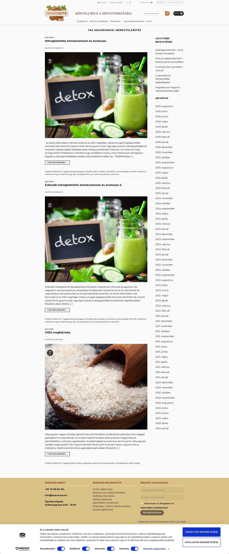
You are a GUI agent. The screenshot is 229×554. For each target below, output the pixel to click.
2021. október (162, 331)
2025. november (164, 152)
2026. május (161, 121)
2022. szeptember (165, 275)
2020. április (161, 423)
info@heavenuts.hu (56, 495)
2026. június (161, 116)
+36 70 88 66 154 (54, 489)
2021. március (162, 367)
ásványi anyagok (77, 172)
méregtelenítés (83, 174)
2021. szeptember (164, 336)
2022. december (164, 259)
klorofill (133, 172)
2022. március (162, 305)
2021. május (161, 357)
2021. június (161, 351)
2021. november (163, 326)
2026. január (162, 142)
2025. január (162, 193)
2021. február (162, 372)
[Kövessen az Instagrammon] (130, 3)
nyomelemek (96, 174)
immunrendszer (122, 172)
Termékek (115, 21)
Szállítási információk (104, 496)
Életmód (49, 37)
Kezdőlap (82, 21)
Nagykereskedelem (134, 21)
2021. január (161, 377)
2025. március (162, 183)
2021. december (163, 321)
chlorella (88, 172)
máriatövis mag (51, 174)
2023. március (162, 244)
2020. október (163, 392)
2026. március (162, 132)
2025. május (161, 172)
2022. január (162, 316)
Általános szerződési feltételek (109, 492)
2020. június (161, 413)
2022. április (161, 300)
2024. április (161, 219)
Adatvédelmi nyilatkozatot (154, 508)
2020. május (161, 418)
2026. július (161, 111)
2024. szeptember (165, 208)
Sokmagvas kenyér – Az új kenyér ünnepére (169, 52)
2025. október (162, 157)
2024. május (161, 213)
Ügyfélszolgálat (116, 2)
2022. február (162, 311)
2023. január (162, 254)
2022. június (161, 290)
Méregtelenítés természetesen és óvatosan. (76, 41)
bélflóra (73, 463)
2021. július (161, 346)
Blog (149, 21)
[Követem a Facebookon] (127, 3)
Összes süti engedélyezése (201, 532)
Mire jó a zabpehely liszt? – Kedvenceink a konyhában (169, 60)
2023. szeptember (165, 239)
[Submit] (167, 13)
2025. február (162, 188)
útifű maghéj (134, 463)
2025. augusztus (164, 167)
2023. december (164, 234)
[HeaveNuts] (58, 13)
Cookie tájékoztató (103, 489)
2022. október (162, 270)
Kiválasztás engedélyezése (201, 542)
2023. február (162, 249)
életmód (96, 463)
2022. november (164, 265)
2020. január (162, 428)
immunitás (110, 172)
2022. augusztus (164, 280)
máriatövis (141, 172)
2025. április (161, 178)
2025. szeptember (165, 162)
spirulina (106, 174)
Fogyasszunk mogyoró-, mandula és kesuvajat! (168, 89)
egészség (87, 463)
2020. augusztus (164, 403)
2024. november (164, 198)
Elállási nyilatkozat (102, 499)
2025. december (164, 147)
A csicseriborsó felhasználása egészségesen (163, 79)
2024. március (162, 224)
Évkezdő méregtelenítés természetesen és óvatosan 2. (83, 185)
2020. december (164, 382)
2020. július (161, 408)
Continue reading (57, 163)
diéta (95, 172)
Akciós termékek (98, 21)
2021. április (161, 362)
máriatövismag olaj (67, 174)
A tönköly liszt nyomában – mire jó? (169, 69)
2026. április (161, 126)
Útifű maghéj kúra (58, 332)
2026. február (162, 137)
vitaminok (115, 174)
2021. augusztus (164, 341)
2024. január (162, 229)
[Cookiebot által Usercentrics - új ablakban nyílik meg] (22, 549)
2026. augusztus (164, 106)
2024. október (162, 203)
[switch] (86, 549)
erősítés (101, 172)
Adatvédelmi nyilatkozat (105, 503)
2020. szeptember (165, 398)
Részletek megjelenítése (154, 549)
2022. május (161, 295)
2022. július (161, 285)
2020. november (164, 387)
